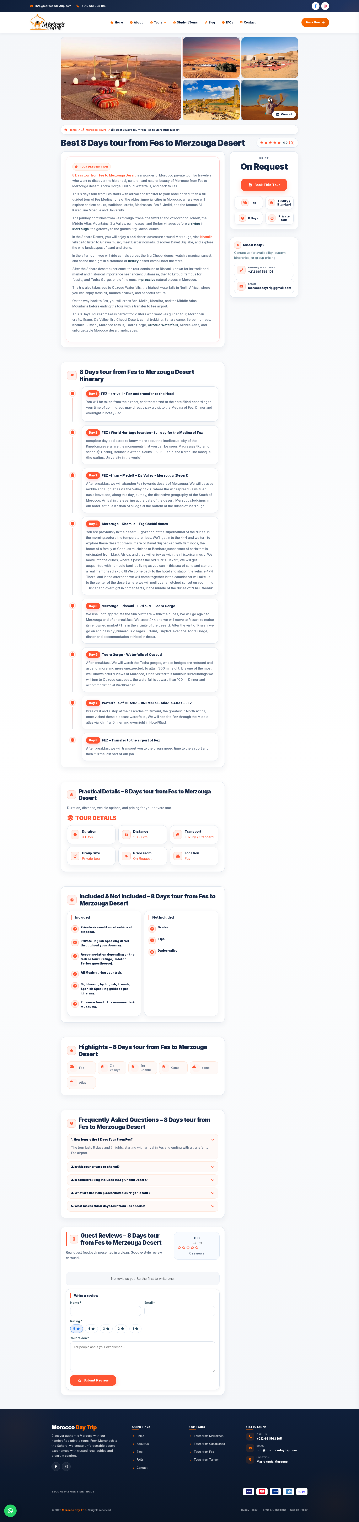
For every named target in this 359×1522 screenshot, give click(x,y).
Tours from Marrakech (209, 1436)
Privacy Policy (248, 1509)
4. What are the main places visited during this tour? (110, 1193)
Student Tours (187, 22)
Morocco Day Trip (74, 1510)
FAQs (229, 22)
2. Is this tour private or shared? (95, 1166)
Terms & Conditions (273, 1509)
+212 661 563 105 (269, 1438)
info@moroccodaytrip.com (277, 1450)
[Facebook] (316, 6)
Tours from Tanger (206, 1459)
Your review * (80, 1338)
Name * (75, 1302)
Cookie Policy (298, 1509)
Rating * (76, 1321)
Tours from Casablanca (209, 1444)
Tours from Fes (204, 1451)
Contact (250, 22)
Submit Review (96, 1380)
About (138, 22)
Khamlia (206, 237)
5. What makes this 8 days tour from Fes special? (108, 1206)
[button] (10, 1511)
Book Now (313, 22)
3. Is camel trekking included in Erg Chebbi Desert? (109, 1180)
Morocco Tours (96, 129)
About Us (143, 1444)
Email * (149, 1302)
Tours (158, 22)
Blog (212, 22)
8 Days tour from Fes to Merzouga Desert (104, 175)
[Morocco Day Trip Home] (47, 22)
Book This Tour (267, 185)
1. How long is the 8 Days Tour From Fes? (102, 1139)
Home (119, 22)
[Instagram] (325, 6)
